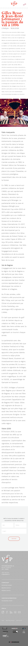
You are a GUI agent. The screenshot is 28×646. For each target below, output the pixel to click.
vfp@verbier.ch (6, 574)
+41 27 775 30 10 (5, 572)
